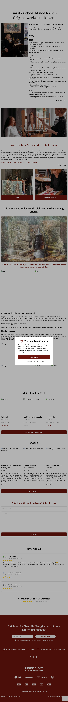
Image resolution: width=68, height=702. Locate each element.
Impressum (40, 361)
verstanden (34, 357)
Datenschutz (28, 361)
